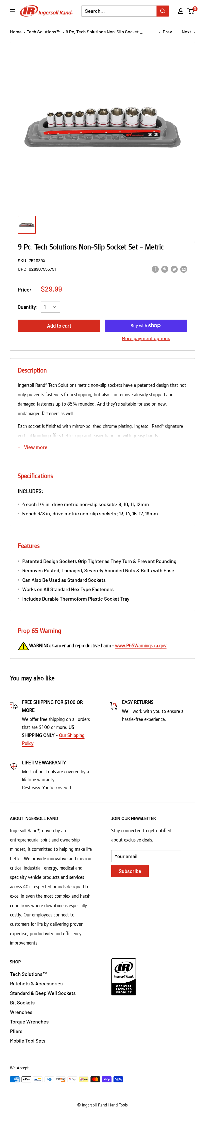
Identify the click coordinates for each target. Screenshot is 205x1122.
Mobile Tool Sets (28, 1041)
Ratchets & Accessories (36, 983)
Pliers (16, 1031)
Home (16, 31)
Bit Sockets (22, 1002)
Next (186, 31)
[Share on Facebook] (155, 268)
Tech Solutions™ (44, 31)
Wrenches (21, 1012)
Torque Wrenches (29, 1021)
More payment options (146, 338)
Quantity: (28, 307)
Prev (167, 31)
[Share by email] (183, 268)
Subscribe (130, 871)
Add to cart (59, 326)
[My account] (180, 11)
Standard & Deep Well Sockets (43, 993)
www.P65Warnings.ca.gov (140, 645)
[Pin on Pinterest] (164, 268)
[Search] (162, 11)
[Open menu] (12, 11)
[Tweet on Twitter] (174, 268)
